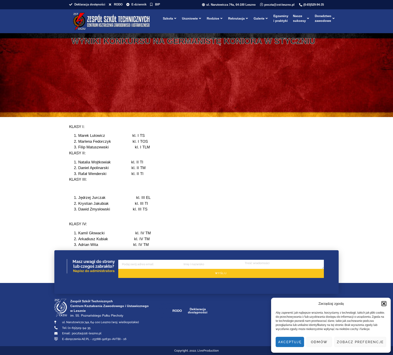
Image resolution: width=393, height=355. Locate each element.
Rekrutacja (236, 18)
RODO (177, 310)
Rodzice (213, 18)
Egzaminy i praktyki (280, 18)
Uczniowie (190, 18)
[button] (384, 303)
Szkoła (168, 18)
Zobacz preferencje (360, 342)
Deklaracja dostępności (197, 310)
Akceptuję (290, 342)
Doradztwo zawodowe (323, 18)
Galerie (259, 18)
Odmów (319, 342)
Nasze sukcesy (299, 18)
